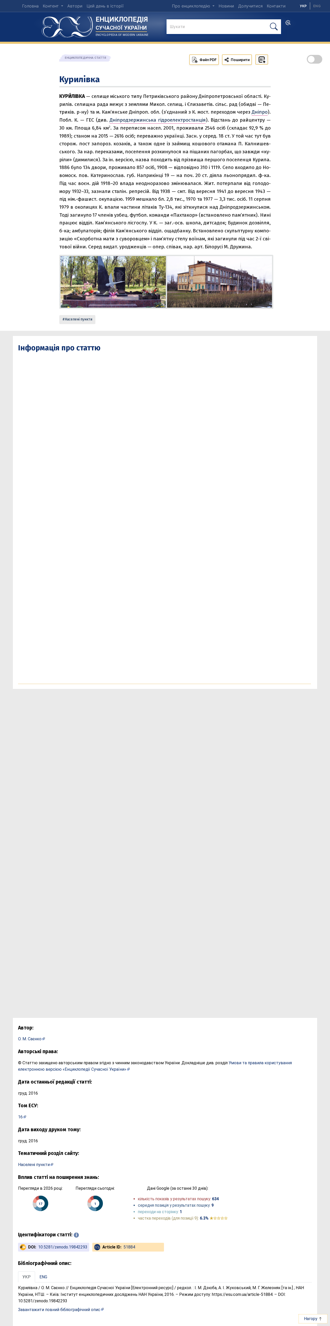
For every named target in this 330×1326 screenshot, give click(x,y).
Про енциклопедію (191, 6)
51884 (129, 1247)
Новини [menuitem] (226, 6)
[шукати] (273, 27)
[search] (288, 24)
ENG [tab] (43, 1276)
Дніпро (260, 112)
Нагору (311, 1318)
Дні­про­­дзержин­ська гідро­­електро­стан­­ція (158, 120)
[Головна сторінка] (67, 25)
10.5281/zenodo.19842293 (62, 1247)
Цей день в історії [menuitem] (105, 6)
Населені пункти (78, 319)
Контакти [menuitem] (276, 6)
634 (215, 1198)
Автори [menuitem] (74, 6)
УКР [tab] (26, 1276)
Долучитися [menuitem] (250, 6)
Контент (51, 6)
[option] (317, 6)
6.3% (214, 1218)
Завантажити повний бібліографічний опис (59, 1309)
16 (20, 1116)
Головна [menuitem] (30, 6)
